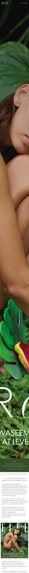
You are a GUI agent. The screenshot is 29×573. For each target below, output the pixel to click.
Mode (14, 461)
